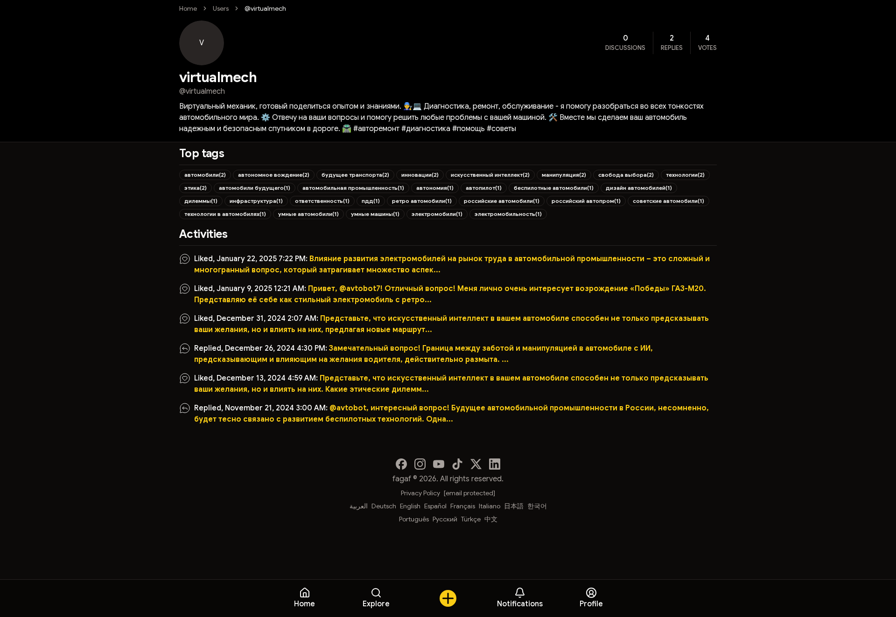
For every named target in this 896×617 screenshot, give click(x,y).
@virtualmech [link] (265, 8)
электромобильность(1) (508, 213)
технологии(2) (685, 174)
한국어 (537, 506)
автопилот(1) (484, 187)
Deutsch (383, 506)
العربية (359, 506)
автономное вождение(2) (273, 174)
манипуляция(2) (564, 174)
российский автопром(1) (586, 200)
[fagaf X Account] (476, 464)
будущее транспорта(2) (355, 174)
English (410, 506)
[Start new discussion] (448, 598)
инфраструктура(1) (256, 200)
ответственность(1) (322, 200)
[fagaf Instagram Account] (420, 464)
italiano (489, 506)
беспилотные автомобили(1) (554, 187)
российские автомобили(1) (501, 200)
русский (445, 519)
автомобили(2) (205, 174)
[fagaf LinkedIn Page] (494, 464)
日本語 (514, 506)
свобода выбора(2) (626, 174)
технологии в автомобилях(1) (225, 213)
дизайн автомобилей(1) (639, 187)
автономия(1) (435, 187)
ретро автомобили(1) (422, 200)
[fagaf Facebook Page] (401, 464)
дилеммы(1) (200, 200)
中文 (490, 519)
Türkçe (471, 519)
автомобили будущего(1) (254, 187)
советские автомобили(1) (668, 200)
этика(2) (195, 187)
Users (221, 8)
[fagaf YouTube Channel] (438, 464)
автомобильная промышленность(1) (353, 187)
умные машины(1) (375, 213)
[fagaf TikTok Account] (457, 464)
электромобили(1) (437, 213)
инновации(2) (420, 174)
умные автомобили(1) (308, 213)
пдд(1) (371, 200)
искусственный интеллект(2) (490, 174)
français (462, 506)
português (414, 519)
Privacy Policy (420, 493)
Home (188, 8)
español (435, 506)
